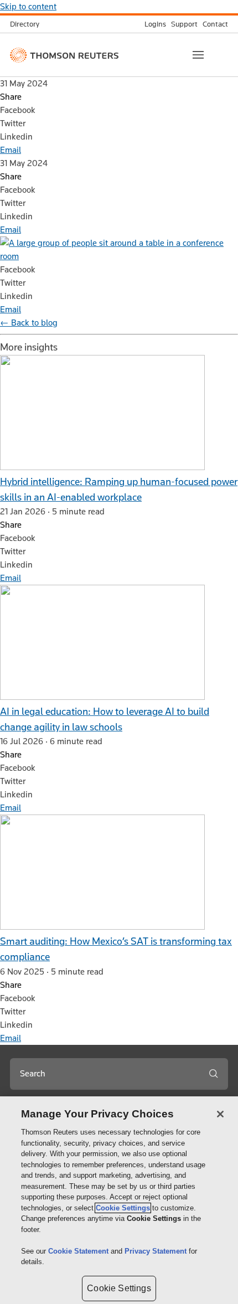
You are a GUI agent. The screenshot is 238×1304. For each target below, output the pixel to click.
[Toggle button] (198, 55)
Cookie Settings (123, 1208)
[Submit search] (213, 1074)
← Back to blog (29, 322)
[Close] (220, 1114)
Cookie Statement (79, 1251)
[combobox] (104, 1074)
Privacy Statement (157, 1251)
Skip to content (28, 6)
